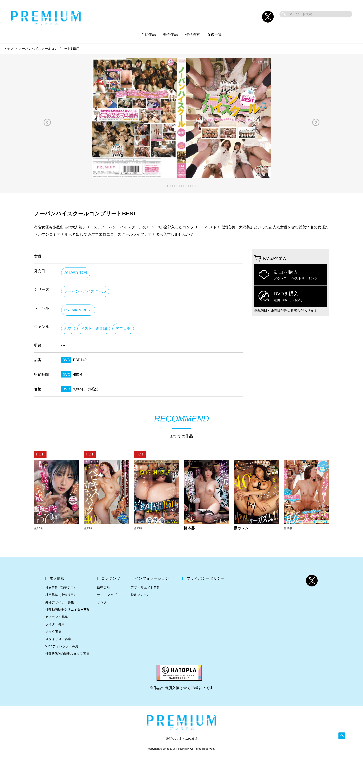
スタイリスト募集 (58, 639)
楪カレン (241, 528)
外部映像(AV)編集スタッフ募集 (67, 653)
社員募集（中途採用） (61, 595)
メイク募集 (53, 631)
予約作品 (148, 34)
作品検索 (192, 34)
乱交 (68, 328)
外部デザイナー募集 (59, 602)
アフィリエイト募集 (145, 587)
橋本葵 (189, 528)
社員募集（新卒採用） (61, 587)
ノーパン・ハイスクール (85, 291)
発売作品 (170, 34)
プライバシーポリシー (206, 578)
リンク (102, 602)
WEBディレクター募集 (61, 646)
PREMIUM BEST (78, 310)
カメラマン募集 (56, 617)
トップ (8, 48)
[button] (47, 122)
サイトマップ (107, 595)
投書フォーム (140, 595)
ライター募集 (55, 624)
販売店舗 (103, 587)
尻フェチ (123, 328)
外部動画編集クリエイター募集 (67, 609)
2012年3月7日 (75, 273)
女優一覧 (214, 34)
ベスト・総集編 (94, 328)
